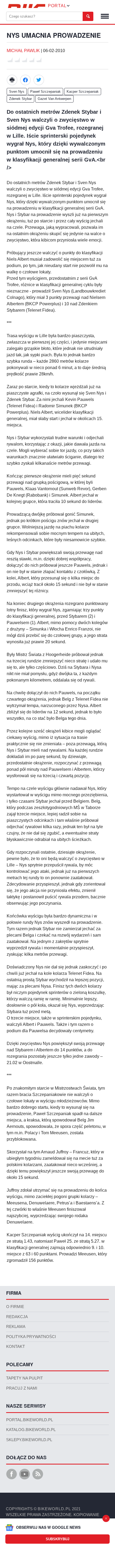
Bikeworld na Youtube (24, 1474)
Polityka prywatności (31, 1336)
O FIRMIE (15, 1306)
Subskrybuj (57, 1539)
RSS (37, 1474)
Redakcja (17, 1316)
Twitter (38, 80)
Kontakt (15, 1346)
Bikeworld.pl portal (25, 6)
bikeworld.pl (54, 1508)
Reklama (15, 1326)
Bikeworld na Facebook (11, 1474)
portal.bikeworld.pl (29, 1419)
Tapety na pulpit (24, 1378)
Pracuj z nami (21, 1388)
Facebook (25, 80)
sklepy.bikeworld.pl (29, 1439)
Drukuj (12, 80)
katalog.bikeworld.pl (31, 1429)
